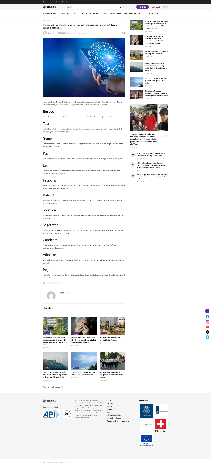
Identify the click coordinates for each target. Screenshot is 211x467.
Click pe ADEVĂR (65, 13)
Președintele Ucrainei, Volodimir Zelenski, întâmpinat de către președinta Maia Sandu (156, 93)
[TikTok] (207, 332)
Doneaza (142, 7)
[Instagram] (207, 322)
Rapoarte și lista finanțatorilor (118, 421)
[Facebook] (207, 317)
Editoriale (153, 13)
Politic (85, 13)
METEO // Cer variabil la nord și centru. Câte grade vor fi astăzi (156, 80)
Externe (104, 13)
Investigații (122, 13)
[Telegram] (207, 337)
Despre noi (46, 2)
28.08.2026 (47, 380)
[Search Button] (121, 7)
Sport (112, 13)
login (49, 387)
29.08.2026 (47, 348)
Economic (94, 13)
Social (76, 13)
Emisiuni (132, 13)
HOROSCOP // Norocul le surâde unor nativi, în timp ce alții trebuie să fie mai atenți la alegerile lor (55, 374)
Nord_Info (51, 33)
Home (45, 20)
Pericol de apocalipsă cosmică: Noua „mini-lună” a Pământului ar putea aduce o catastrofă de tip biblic (152, 177)
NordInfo (50, 462)
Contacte (64, 2)
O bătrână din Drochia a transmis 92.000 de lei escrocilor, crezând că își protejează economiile (83, 340)
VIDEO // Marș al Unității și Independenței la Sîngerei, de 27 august (111, 374)
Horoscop (51, 283)
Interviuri (142, 13)
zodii (58, 283)
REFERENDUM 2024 (114, 415)
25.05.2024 (62, 33)
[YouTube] (207, 327)
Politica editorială (56, 2)
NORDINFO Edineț (49, 13)
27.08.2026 (104, 380)
